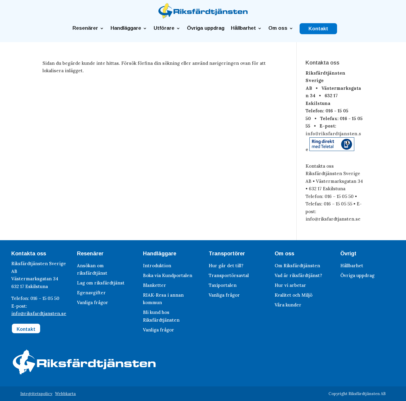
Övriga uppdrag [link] (205, 28)
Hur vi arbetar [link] (290, 285)
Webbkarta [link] (65, 393)
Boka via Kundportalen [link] (167, 275)
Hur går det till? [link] (226, 265)
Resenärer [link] (85, 28)
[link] (203, 17)
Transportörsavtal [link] (229, 275)
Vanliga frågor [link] (92, 302)
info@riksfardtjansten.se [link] (38, 313)
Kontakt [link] (318, 29)
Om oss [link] (277, 28)
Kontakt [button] (26, 329)
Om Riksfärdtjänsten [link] (297, 265)
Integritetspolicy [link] (36, 393)
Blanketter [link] (154, 285)
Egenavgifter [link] (91, 292)
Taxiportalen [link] (223, 285)
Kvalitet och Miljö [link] (293, 295)
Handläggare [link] (126, 28)
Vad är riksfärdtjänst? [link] (298, 275)
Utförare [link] (164, 28)
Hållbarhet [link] (243, 28)
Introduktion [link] (157, 265)
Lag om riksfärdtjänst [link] (101, 283)
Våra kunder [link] (288, 305)
